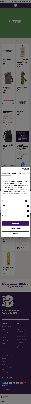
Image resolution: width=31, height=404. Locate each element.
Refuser (15, 233)
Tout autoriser (15, 223)
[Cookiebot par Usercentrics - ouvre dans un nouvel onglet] (22, 169)
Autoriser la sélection (15, 228)
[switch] (27, 206)
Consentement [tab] (6, 173)
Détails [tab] (14, 173)
